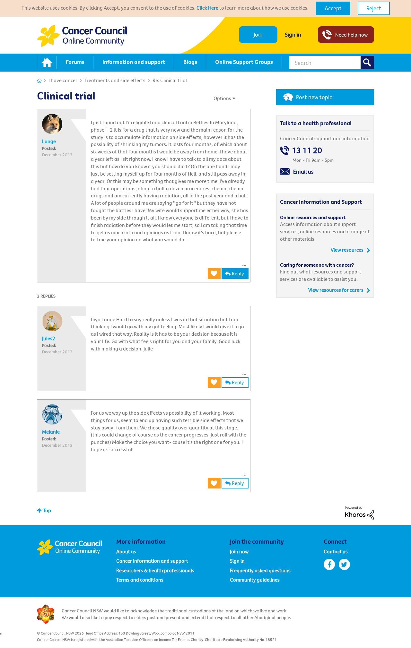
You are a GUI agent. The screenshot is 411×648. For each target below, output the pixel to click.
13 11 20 (307, 150)
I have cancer (62, 80)
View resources (347, 249)
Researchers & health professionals (155, 570)
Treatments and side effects (114, 80)
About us (126, 551)
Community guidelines (255, 579)
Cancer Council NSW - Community (82, 36)
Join (258, 34)
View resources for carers (335, 290)
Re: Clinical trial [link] (170, 80)
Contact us (336, 551)
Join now (239, 551)
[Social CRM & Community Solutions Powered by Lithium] (359, 512)
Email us (303, 171)
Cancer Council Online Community (76, 547)
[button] (333, 8)
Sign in (293, 34)
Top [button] (47, 510)
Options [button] (222, 98)
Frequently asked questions (260, 570)
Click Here (207, 7)
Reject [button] (373, 8)
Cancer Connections (39, 80)
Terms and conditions (139, 579)
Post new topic (314, 97)
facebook (329, 564)
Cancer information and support (152, 560)
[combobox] (331, 62)
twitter (344, 564)
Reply (238, 273)
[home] (47, 62)
